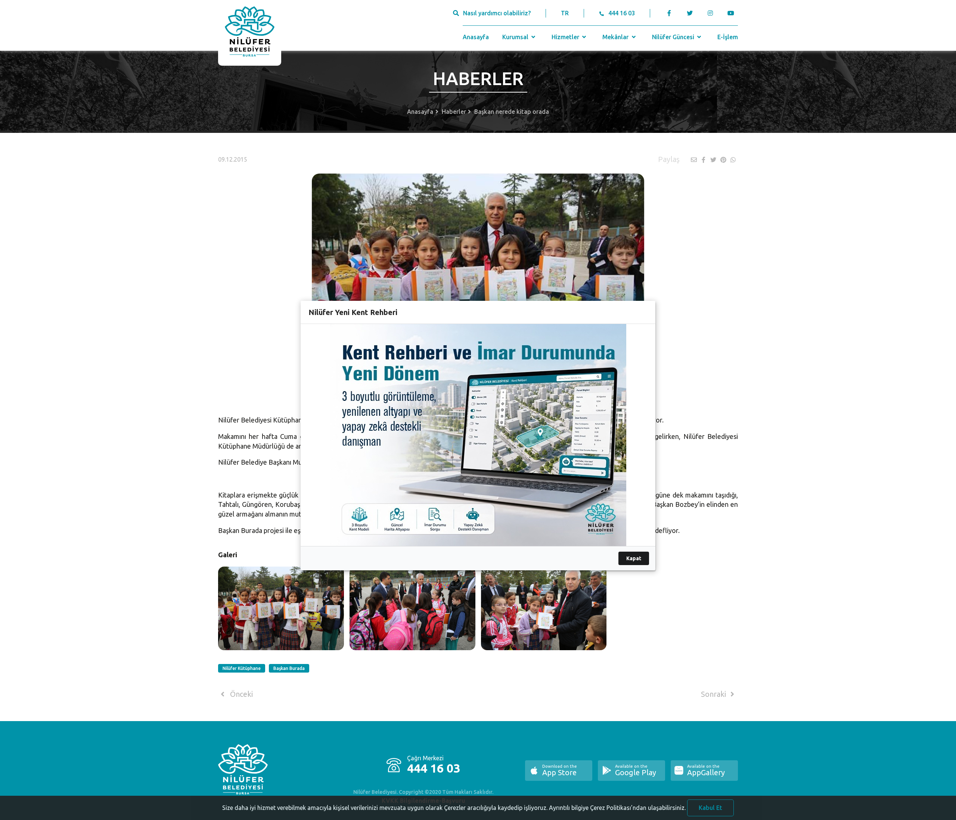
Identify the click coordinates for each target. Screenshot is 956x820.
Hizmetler (566, 37)
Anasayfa (476, 37)
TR (565, 13)
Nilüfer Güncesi (674, 37)
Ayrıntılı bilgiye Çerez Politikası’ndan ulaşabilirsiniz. (617, 807)
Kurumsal (516, 37)
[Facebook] (669, 13)
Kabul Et (710, 807)
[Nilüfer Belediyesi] (249, 32)
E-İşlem (727, 37)
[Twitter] (689, 13)
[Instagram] (710, 13)
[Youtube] (732, 13)
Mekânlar (616, 37)
